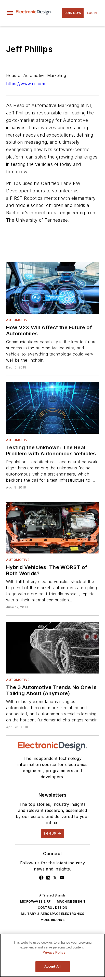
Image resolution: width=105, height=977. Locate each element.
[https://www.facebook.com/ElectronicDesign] (41, 877)
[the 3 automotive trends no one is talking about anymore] (52, 647)
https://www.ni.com (25, 83)
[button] (10, 13)
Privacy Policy (54, 952)
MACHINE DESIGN (71, 901)
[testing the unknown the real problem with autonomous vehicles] (52, 407)
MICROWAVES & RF (35, 901)
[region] (52, 955)
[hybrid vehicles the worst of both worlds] (52, 527)
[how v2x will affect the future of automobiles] (52, 288)
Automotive (18, 320)
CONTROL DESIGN (52, 907)
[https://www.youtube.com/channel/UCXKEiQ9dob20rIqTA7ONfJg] (61, 877)
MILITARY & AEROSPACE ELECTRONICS (52, 914)
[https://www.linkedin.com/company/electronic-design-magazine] (48, 877)
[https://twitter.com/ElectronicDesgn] (55, 877)
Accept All (52, 966)
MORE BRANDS (52, 920)
